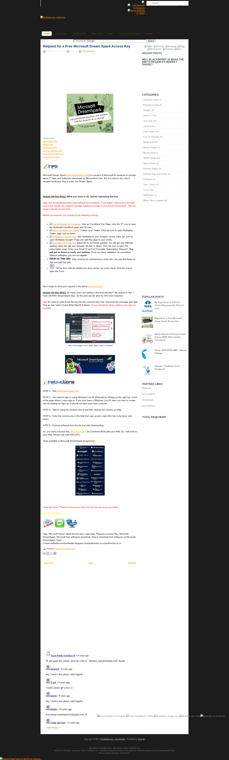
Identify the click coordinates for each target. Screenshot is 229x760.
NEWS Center (149, 157)
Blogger (141, 738)
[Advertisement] (66, 73)
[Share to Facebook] (55, 553)
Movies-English (150, 147)
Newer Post (48, 562)
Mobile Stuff (148, 142)
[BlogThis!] (47, 553)
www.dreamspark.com (78, 175)
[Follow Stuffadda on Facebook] (136, 7)
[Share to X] (51, 553)
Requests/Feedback (129, 33)
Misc (111, 33)
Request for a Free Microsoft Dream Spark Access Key (86, 46)
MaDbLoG (146, 387)
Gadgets (147, 110)
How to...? (148, 115)
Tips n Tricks (149, 184)
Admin (149, 33)
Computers (61, 33)
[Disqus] (90, 609)
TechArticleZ (147, 399)
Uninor (146, 189)
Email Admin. (125, 753)
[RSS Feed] (143, 2)
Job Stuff (147, 126)
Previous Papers (150, 168)
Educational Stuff (151, 104)
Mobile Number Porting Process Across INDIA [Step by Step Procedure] (170, 337)
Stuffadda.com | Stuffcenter (112, 738)
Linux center (148, 131)
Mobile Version (134, 748)
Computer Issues (151, 99)
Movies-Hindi (149, 152)
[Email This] (44, 553)
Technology (79, 33)
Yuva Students (148, 393)
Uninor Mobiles (148, 405)
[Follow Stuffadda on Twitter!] (136, 13)
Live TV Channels (151, 136)
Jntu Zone (147, 120)
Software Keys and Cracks (65, 549)
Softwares (147, 179)
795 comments (88, 51)
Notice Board (149, 163)
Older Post (132, 562)
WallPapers (148, 195)
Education (97, 33)
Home (47, 33)
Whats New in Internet (153, 200)
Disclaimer (115, 753)
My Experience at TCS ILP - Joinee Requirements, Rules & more (169, 305)
